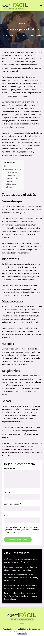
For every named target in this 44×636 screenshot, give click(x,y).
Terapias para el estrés (13, 169)
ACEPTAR (22, 634)
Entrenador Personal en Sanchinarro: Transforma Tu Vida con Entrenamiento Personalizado (20, 596)
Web (6, 515)
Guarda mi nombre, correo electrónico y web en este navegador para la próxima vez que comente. (22, 529)
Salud (22, 24)
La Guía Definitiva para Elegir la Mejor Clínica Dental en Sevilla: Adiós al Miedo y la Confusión (21, 577)
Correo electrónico (12, 504)
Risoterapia (12, 175)
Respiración (12, 184)
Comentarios (9, 468)
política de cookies (31, 632)
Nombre (8, 492)
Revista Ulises (8, 629)
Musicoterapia (13, 178)
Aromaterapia (12, 172)
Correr (10, 187)
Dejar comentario (34, 35)
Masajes (10, 181)
